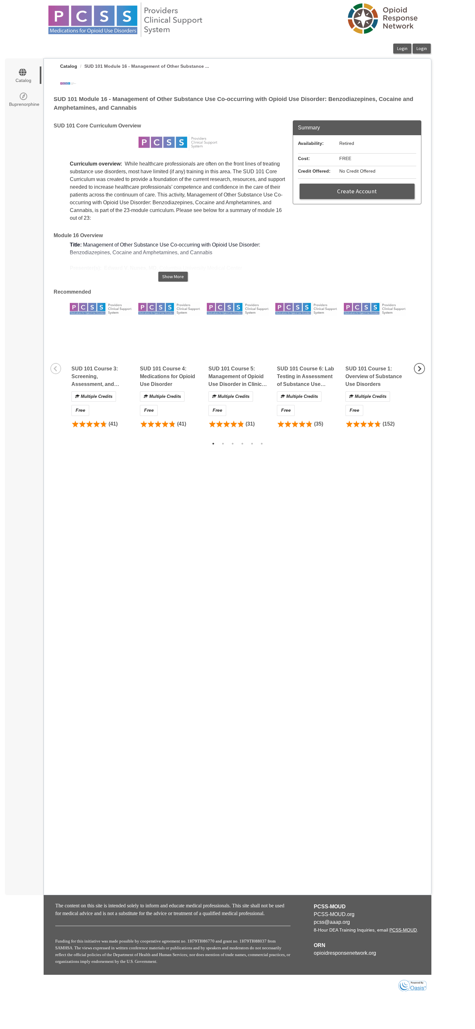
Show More (173, 276)
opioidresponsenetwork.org (345, 953)
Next (419, 368)
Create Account (357, 191)
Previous (55, 368)
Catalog (68, 66)
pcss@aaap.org (332, 922)
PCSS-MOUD (403, 930)
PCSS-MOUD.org (334, 914)
